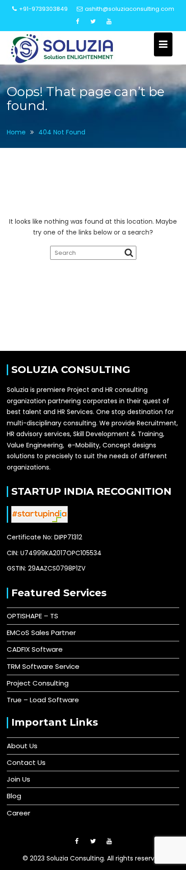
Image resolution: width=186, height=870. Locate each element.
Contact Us (26, 762)
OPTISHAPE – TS (32, 616)
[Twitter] (93, 21)
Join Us (18, 779)
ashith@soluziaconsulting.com (129, 9)
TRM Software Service (43, 666)
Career (18, 813)
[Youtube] (109, 21)
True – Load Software (43, 699)
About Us (22, 745)
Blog (14, 796)
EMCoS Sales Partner (41, 632)
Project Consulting (38, 683)
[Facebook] (77, 21)
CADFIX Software (35, 649)
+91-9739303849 (43, 9)
